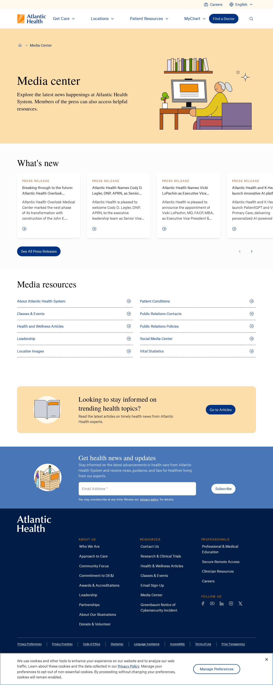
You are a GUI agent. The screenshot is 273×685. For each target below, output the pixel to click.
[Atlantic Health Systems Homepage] (34, 523)
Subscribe (223, 488)
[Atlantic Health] (20, 45)
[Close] (266, 659)
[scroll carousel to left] (239, 251)
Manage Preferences (217, 669)
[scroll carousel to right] (251, 251)
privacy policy (149, 499)
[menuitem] (213, 4)
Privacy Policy (128, 666)
